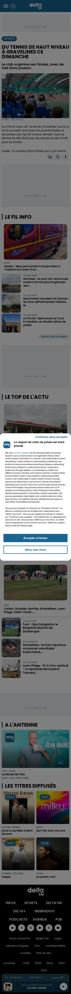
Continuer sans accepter (51, 437)
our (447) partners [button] (21, 452)
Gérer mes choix (35, 550)
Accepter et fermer (35, 538)
